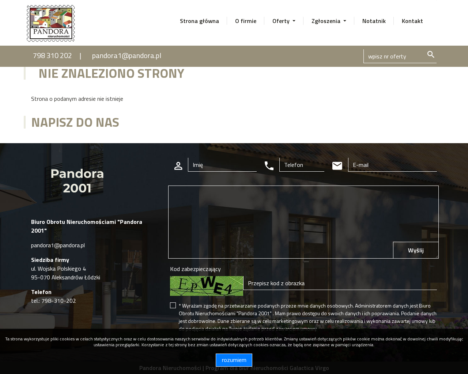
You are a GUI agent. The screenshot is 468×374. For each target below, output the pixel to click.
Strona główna (199, 20)
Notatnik (374, 20)
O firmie (245, 20)
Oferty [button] (281, 20)
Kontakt (412, 20)
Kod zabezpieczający (195, 268)
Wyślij (416, 250)
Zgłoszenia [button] (327, 20)
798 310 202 (52, 55)
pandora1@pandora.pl (126, 55)
